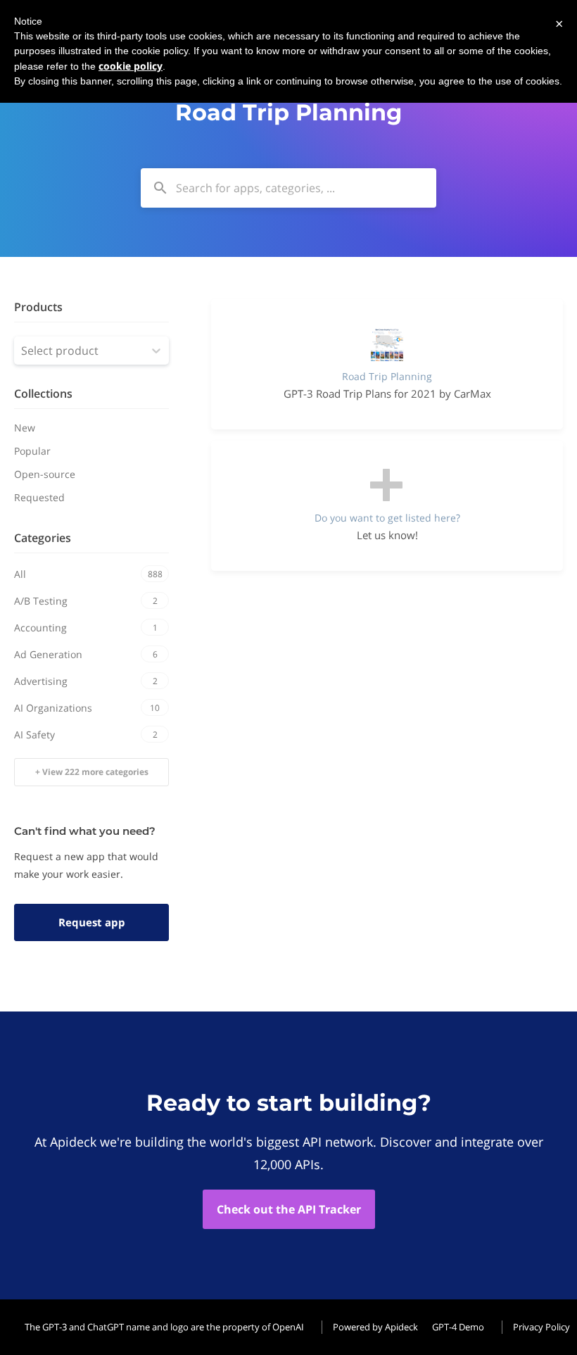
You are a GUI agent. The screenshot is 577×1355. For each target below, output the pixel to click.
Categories (42, 538)
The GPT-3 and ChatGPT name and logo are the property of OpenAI (164, 1327)
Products (38, 307)
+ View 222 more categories (91, 772)
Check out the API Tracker (289, 1209)
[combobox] (288, 188)
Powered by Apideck (375, 1327)
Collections (43, 393)
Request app (91, 922)
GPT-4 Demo (458, 1327)
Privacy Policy (541, 1327)
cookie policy (131, 66)
